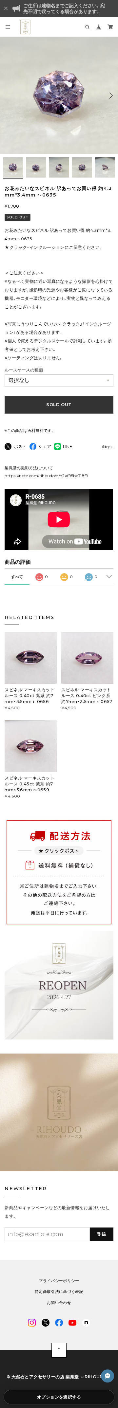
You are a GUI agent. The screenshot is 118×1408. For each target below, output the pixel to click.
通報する (107, 447)
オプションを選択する (59, 1396)
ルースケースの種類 (24, 369)
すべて (17, 576)
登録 (101, 1234)
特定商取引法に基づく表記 (59, 1292)
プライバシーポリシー (59, 1281)
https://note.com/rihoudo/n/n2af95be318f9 (46, 475)
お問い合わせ (59, 1303)
